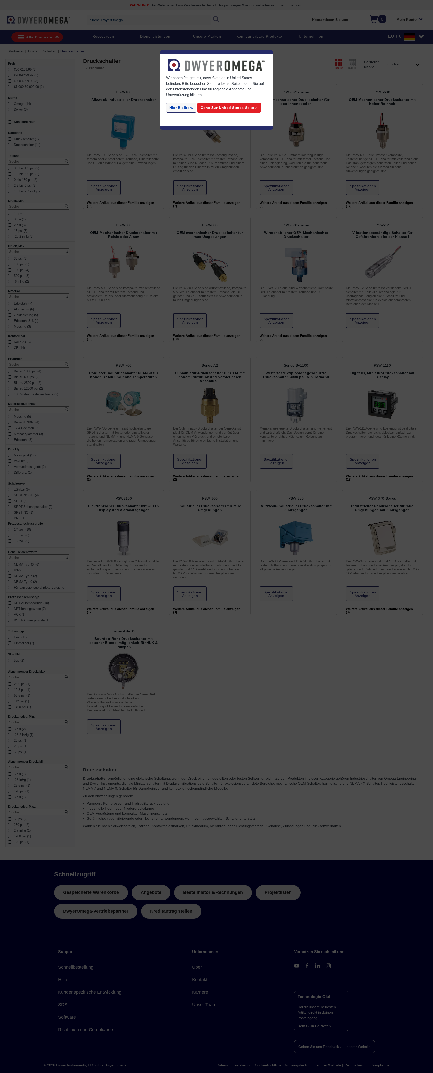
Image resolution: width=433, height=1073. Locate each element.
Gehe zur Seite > (229, 108)
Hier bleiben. (181, 108)
